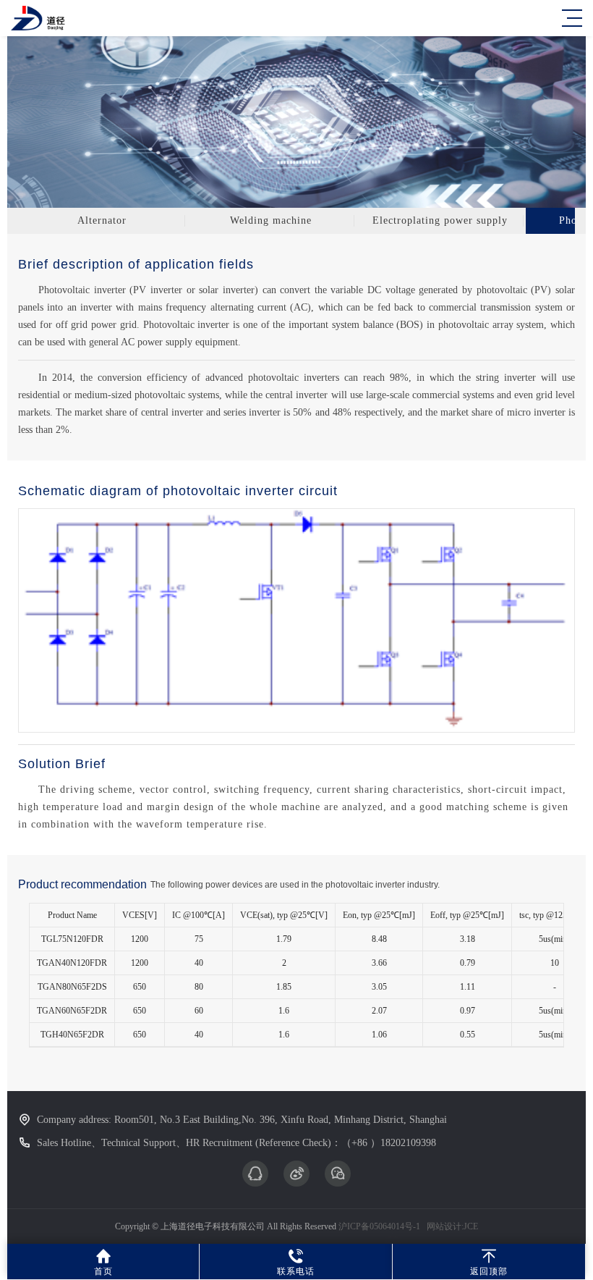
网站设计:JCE (451, 1226)
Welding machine (271, 220)
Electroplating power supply (440, 220)
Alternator (102, 220)
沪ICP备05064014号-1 (379, 1226)
